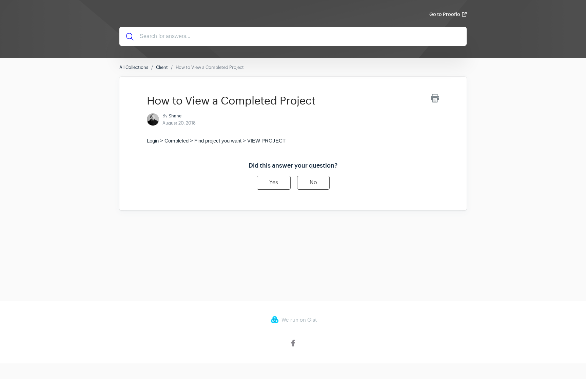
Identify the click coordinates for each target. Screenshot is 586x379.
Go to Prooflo (444, 14)
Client (162, 67)
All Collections (133, 67)
